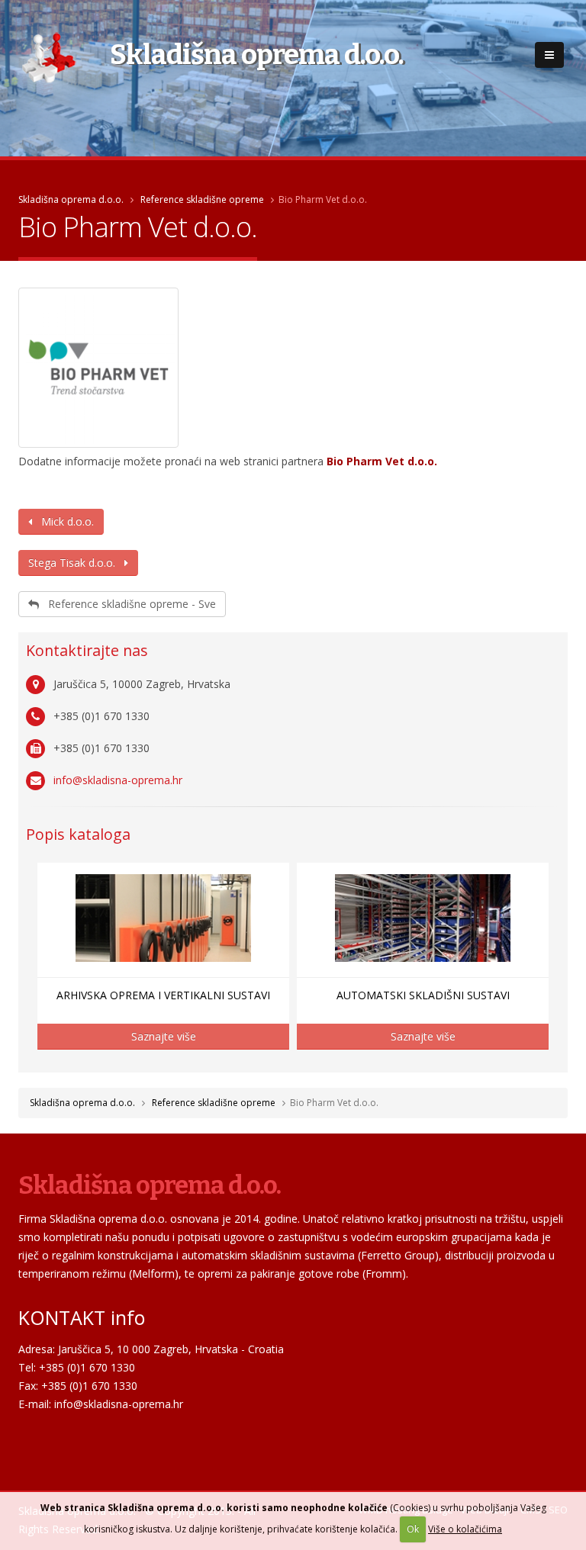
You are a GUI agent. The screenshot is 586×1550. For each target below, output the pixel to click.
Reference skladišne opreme (202, 199)
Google (81, 1439)
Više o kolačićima (465, 1529)
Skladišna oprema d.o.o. (71, 199)
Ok (413, 1529)
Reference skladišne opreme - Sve (127, 604)
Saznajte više (163, 1036)
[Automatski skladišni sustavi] (423, 918)
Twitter (55, 1439)
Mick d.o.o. (63, 521)
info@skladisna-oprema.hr (117, 780)
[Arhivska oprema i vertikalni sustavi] (163, 918)
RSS (107, 1439)
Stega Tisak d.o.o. (76, 562)
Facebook (29, 1439)
